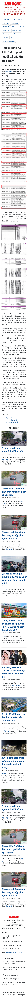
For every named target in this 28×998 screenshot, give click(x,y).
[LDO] (14, 439)
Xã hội (13, 19)
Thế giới (5, 37)
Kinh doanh (14, 23)
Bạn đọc (21, 27)
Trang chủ (6, 19)
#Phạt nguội (8, 418)
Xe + (11, 37)
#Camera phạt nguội (11, 422)
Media (20, 19)
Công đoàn (6, 30)
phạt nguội (8, 71)
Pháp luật (6, 27)
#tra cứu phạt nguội (10, 420)
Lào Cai (3, 774)
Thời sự (13, 27)
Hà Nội (3, 636)
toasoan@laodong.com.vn (14, 952)
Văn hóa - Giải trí (17, 30)
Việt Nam (7, 731)
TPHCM (4, 589)
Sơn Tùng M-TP (17, 685)
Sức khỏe (17, 34)
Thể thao (6, 23)
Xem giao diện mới (9, 41)
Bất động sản (7, 34)
